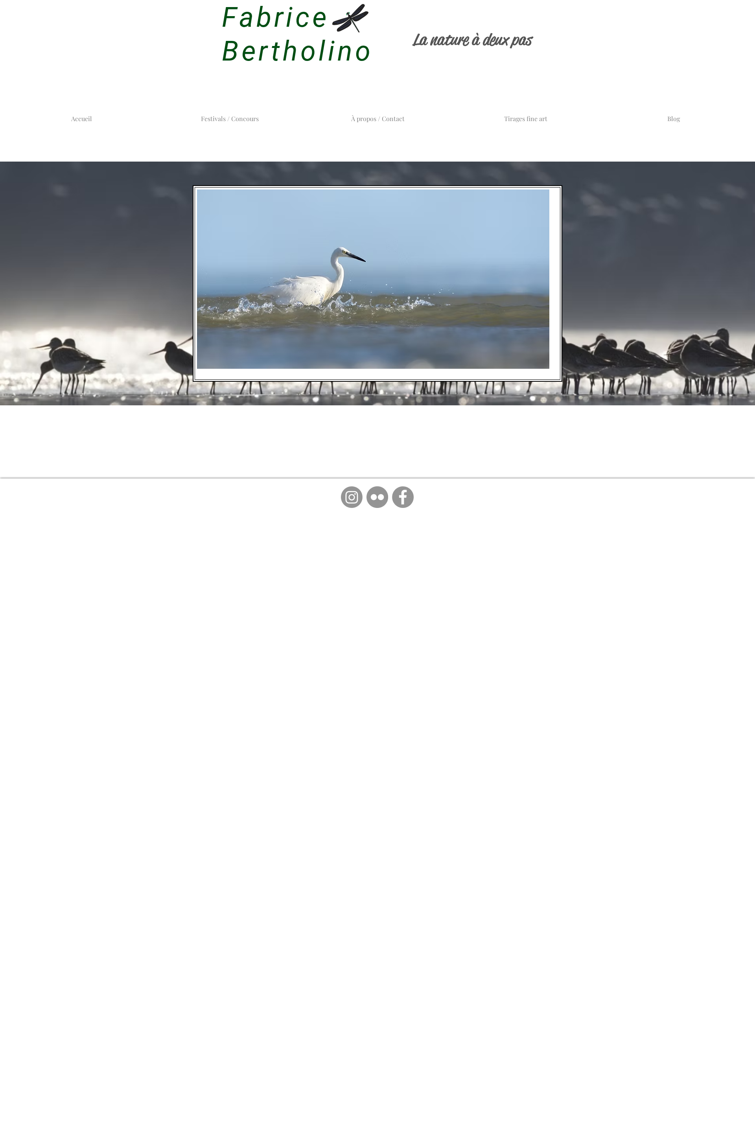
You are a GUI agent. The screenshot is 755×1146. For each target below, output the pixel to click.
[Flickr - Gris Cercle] (377, 497)
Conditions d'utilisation (547, 532)
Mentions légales (201, 532)
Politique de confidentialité (434, 532)
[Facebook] (403, 497)
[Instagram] (352, 497)
